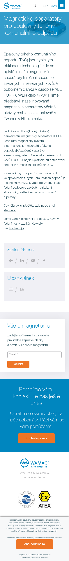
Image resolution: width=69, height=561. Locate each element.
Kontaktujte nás (36, 438)
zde (37, 205)
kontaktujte (16, 228)
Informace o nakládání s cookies (20, 538)
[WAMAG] (14, 6)
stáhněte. (10, 210)
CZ (44, 6)
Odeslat (18, 364)
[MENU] (61, 5)
